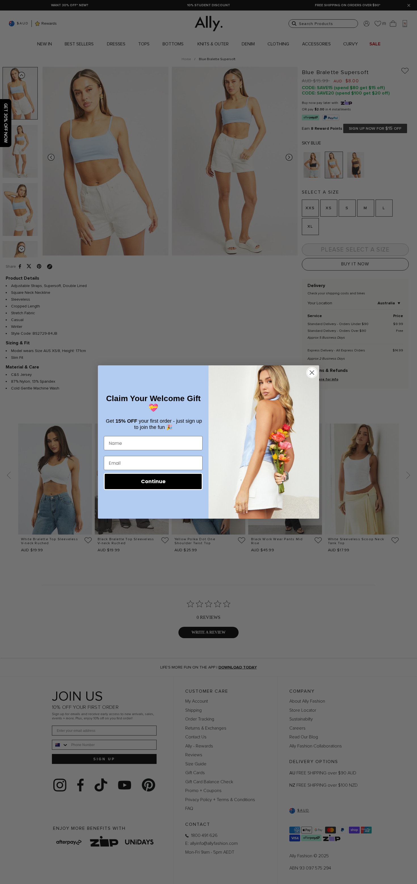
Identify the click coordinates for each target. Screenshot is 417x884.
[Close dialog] (312, 373)
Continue (153, 481)
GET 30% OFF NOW (6, 123)
